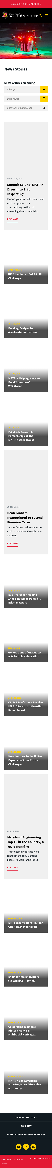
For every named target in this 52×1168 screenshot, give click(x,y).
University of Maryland (26, 4)
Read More (12, 219)
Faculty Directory (26, 1117)
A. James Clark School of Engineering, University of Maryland (20, 11)
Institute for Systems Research (26, 1134)
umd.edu (4, 1163)
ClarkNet (26, 1125)
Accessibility (18, 1159)
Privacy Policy (6, 1159)
